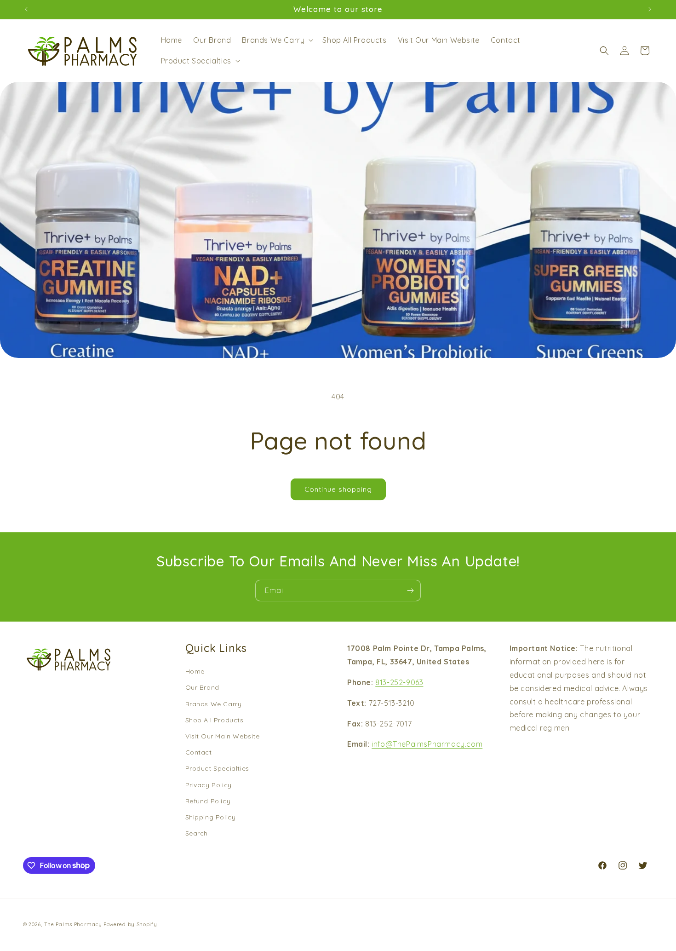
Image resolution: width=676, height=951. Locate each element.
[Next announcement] (650, 9)
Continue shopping (338, 489)
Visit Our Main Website (222, 736)
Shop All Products (214, 719)
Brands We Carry (213, 703)
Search (196, 833)
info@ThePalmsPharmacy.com (427, 744)
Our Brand (202, 687)
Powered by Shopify (130, 924)
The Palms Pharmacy (73, 924)
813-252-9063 (399, 681)
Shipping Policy (210, 817)
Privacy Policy (208, 784)
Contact (198, 752)
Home (195, 671)
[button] (276, 40)
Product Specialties (217, 768)
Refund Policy (208, 800)
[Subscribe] (410, 590)
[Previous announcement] (26, 9)
